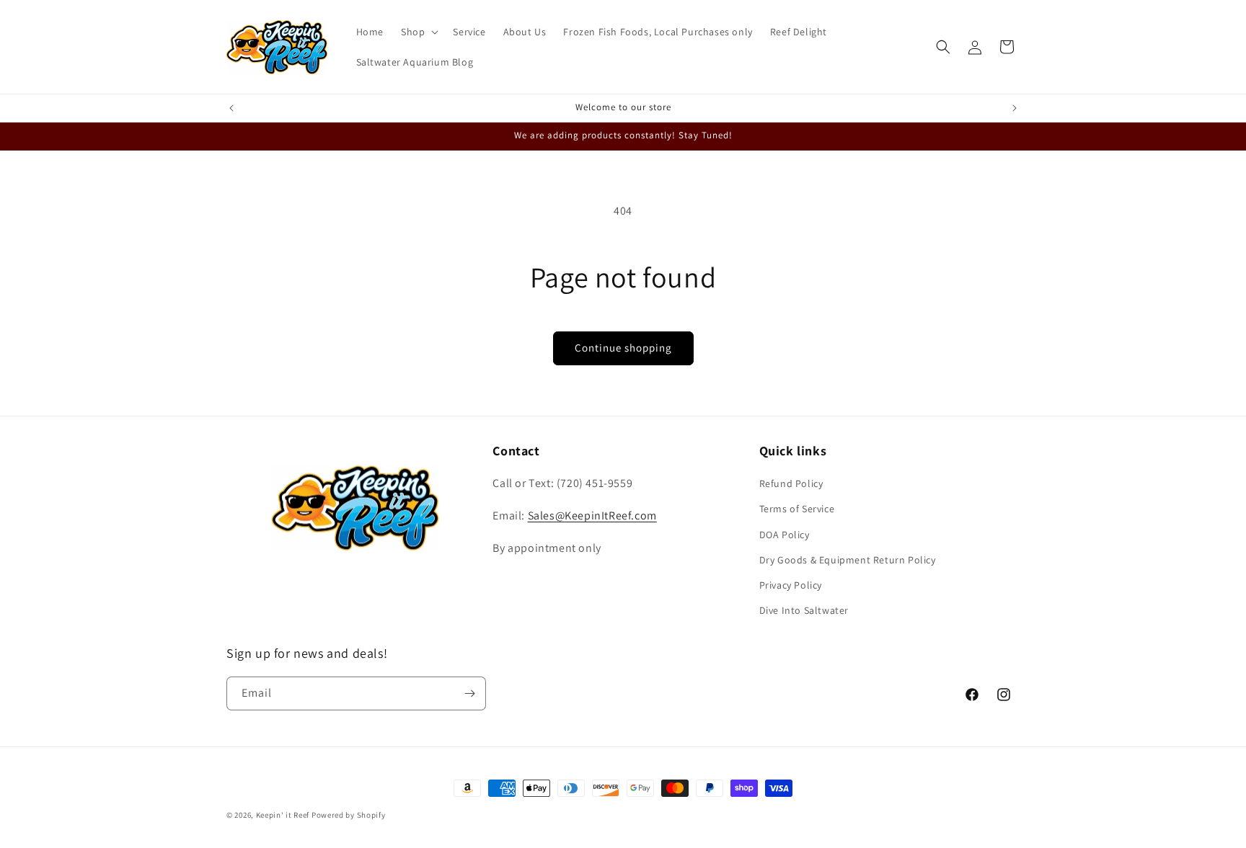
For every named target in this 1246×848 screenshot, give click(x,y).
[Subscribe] (469, 693)
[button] (418, 32)
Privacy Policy (790, 585)
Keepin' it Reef (283, 815)
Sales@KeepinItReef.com (592, 515)
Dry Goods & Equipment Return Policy (847, 559)
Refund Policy (791, 483)
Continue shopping (623, 347)
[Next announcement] (1014, 108)
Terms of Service (797, 508)
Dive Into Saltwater (804, 610)
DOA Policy (784, 534)
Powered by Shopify (349, 815)
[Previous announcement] (231, 108)
